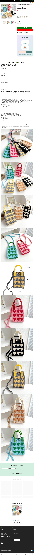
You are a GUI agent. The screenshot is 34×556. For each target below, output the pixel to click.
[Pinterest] (2, 543)
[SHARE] (32, 28)
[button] (1, 22)
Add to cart (24, 27)
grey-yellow (17, 520)
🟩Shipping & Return (20, 62)
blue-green (15, 520)
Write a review (9, 468)
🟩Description (11, 62)
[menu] (1, 2)
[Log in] (30, 2)
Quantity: (18, 19)
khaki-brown (18, 520)
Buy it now (25, 30)
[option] (8, 11)
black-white (14, 520)
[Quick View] (21, 506)
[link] (6, 496)
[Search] (3, 2)
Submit (17, 539)
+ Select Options (17, 522)
